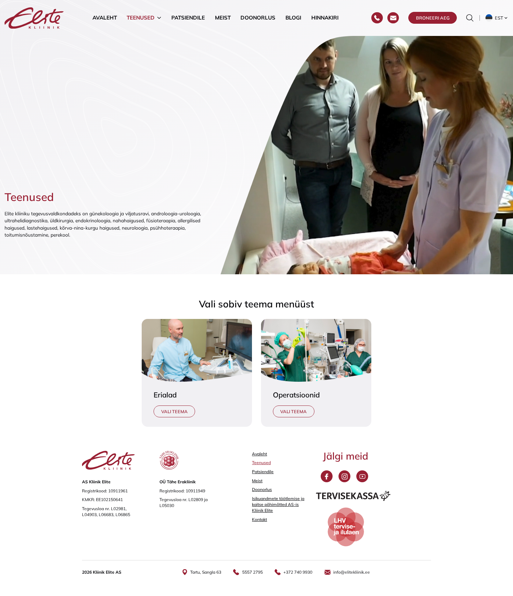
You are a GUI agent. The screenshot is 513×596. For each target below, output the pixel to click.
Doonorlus (257, 17)
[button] (496, 18)
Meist (223, 17)
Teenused (141, 17)
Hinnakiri (325, 17)
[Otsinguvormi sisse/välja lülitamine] (470, 18)
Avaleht (104, 17)
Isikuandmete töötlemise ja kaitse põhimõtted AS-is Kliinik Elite (278, 504)
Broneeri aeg (432, 18)
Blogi (293, 17)
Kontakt (259, 519)
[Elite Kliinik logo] (34, 17)
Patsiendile (188, 17)
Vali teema (174, 411)
